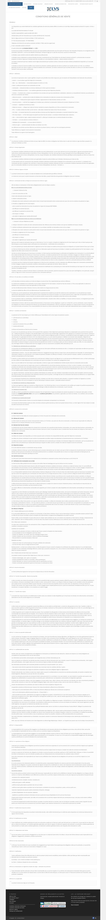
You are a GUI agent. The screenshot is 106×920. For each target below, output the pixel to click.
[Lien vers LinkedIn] (97, 1)
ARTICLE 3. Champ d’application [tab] (17, 147)
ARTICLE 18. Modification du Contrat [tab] (18, 818)
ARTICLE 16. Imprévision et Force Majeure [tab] (19, 741)
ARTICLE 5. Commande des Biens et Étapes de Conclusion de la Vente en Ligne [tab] (28, 180)
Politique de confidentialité (15, 911)
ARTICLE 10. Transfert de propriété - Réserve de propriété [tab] (23, 576)
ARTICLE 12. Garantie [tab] (14, 602)
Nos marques (12, 901)
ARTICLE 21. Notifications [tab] (15, 851)
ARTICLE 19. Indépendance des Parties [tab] (18, 830)
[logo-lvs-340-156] (53, 9)
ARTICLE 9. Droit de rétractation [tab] (17, 567)
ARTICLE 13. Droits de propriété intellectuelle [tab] (20, 632)
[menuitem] (15, 4)
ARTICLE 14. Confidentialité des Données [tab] (19, 649)
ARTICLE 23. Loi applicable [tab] (15, 878)
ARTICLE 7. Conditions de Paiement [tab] (17, 310)
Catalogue (11, 899)
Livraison (11, 903)
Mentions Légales (13, 909)
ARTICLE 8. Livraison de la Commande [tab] (18, 409)
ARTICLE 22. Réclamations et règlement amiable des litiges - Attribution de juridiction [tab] (30, 866)
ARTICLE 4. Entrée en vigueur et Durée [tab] (18, 169)
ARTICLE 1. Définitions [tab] (14, 73)
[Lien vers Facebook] (95, 1)
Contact (9, 1)
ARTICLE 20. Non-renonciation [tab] (16, 840)
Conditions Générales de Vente (16, 907)
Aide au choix (12, 896)
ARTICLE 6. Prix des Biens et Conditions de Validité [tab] (21, 277)
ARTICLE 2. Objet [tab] (13, 137)
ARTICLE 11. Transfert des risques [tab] (17, 591)
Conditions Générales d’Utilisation (17, 906)
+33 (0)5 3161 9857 (78, 1)
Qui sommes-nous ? (16, 1)
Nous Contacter (75, 905)
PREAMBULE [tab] (12, 22)
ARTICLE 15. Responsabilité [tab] (15, 725)
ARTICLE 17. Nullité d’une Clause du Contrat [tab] (20, 808)
